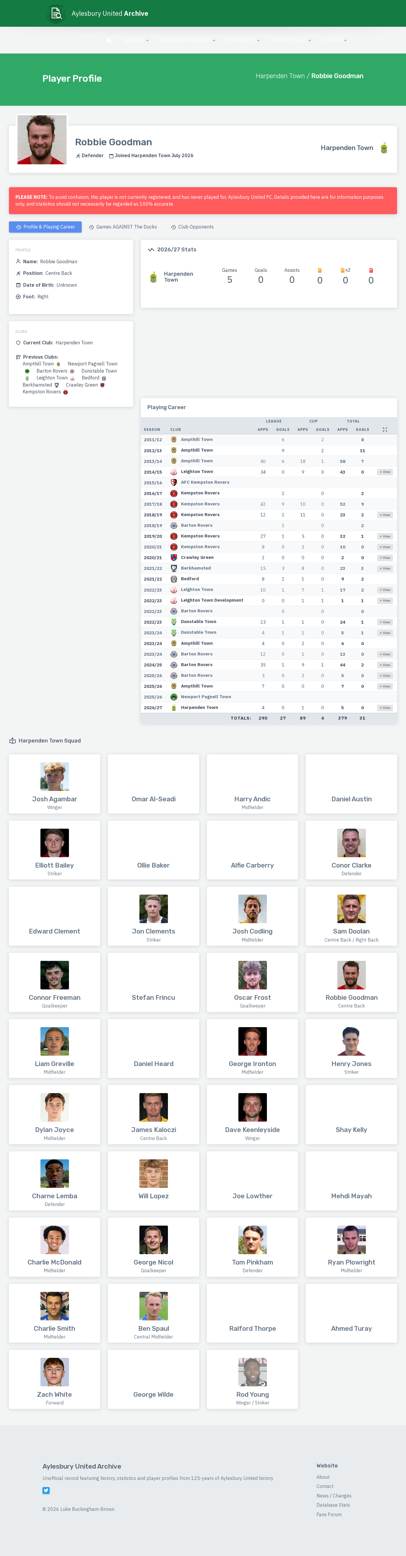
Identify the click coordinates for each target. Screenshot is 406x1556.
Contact (325, 1486)
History (332, 40)
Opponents (241, 40)
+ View (385, 471)
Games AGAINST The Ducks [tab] (126, 227)
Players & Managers (185, 40)
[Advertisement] (269, 356)
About (323, 1477)
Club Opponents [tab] (195, 227)
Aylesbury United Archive (82, 1466)
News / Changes (334, 1496)
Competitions (288, 40)
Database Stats (333, 1505)
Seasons (133, 40)
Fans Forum (329, 1514)
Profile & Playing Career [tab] (48, 227)
